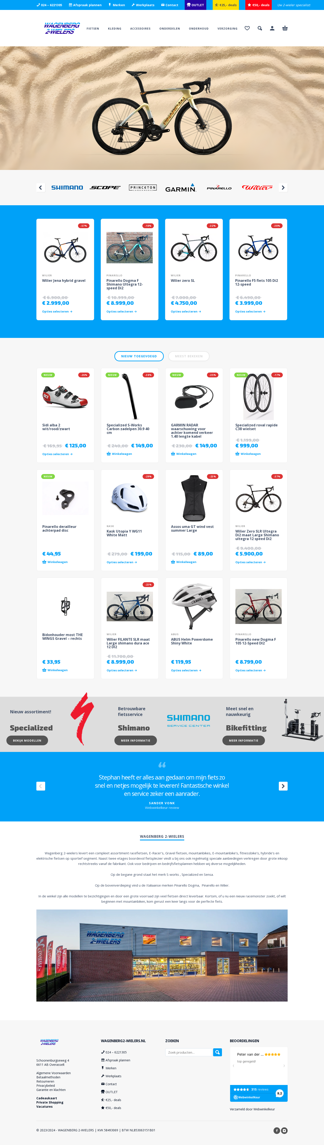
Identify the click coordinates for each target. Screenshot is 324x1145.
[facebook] (277, 1130)
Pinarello (114, 275)
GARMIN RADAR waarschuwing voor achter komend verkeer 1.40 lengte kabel (192, 431)
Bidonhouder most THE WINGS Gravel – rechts (62, 636)
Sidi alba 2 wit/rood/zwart (56, 427)
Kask (110, 526)
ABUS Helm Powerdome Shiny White (192, 641)
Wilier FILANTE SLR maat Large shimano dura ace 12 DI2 (128, 643)
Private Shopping (49, 1102)
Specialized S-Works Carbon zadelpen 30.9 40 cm (128, 429)
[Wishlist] (247, 28)
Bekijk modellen (27, 740)
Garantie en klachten (51, 1090)
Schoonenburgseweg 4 (52, 1060)
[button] (260, 28)
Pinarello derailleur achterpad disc (59, 528)
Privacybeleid (45, 1085)
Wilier (47, 275)
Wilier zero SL (183, 280)
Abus (175, 634)
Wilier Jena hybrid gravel (64, 280)
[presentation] (40, 187)
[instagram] (284, 1130)
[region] (162, 108)
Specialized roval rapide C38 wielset (256, 427)
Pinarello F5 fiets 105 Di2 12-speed (256, 282)
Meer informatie (135, 740)
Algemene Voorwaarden (53, 1073)
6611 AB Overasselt (50, 1064)
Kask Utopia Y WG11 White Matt (124, 533)
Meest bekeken (189, 356)
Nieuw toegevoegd (139, 356)
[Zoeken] (217, 1052)
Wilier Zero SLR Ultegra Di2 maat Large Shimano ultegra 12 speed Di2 (257, 535)
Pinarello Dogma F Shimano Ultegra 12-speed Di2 (124, 284)
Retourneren (45, 1081)
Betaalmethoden (48, 1077)
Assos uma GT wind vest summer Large (192, 528)
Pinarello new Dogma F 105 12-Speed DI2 (255, 641)
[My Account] (272, 28)
